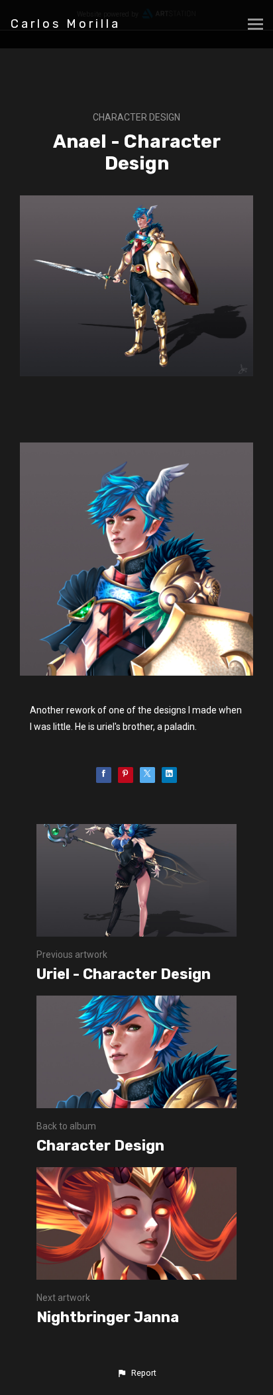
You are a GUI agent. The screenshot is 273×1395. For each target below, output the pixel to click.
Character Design (136, 117)
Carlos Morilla (66, 24)
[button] (136, 1373)
